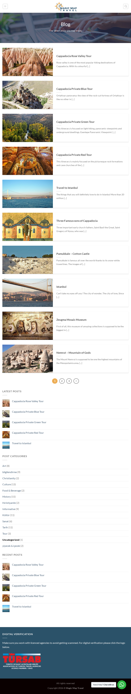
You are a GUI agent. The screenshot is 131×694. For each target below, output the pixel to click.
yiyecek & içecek (11, 545)
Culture (6, 484)
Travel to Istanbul (67, 187)
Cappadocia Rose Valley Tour (74, 56)
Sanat (5, 521)
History (6, 496)
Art (4, 465)
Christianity (8, 478)
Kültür (6, 515)
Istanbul (61, 286)
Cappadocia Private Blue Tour (74, 88)
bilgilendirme (9, 472)
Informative (8, 508)
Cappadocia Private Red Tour (74, 154)
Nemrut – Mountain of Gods (73, 352)
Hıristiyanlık (9, 502)
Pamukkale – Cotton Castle (72, 253)
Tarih (5, 527)
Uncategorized (10, 539)
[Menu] (5, 6)
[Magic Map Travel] (65, 6)
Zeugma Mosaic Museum (71, 319)
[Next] (76, 381)
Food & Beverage (11, 490)
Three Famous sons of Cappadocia (77, 220)
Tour (4, 533)
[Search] (125, 6)
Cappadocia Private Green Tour (75, 121)
